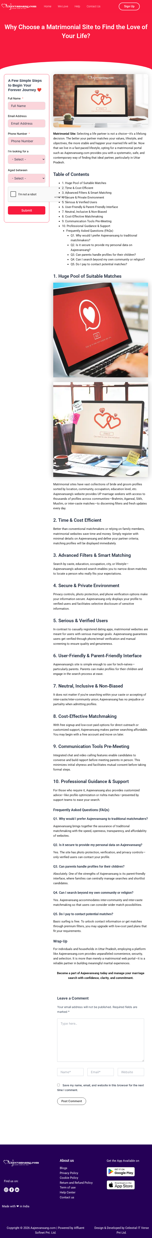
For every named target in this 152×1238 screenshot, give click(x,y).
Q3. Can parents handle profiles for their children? (103, 255)
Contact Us (93, 6)
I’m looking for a (18, 151)
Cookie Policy (69, 1178)
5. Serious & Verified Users (79, 202)
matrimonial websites (67, 534)
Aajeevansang (90, 973)
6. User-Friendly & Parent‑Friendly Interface (90, 207)
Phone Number (17, 133)
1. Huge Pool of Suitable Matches (84, 183)
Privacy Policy (69, 1173)
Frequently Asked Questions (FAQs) (89, 231)
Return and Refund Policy (76, 1183)
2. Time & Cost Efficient (77, 188)
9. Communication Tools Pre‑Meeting (86, 221)
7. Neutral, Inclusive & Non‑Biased (84, 212)
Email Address (17, 116)
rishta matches (110, 795)
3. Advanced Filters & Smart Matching (86, 193)
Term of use (68, 1187)
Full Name (14, 98)
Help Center (67, 1192)
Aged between (17, 170)
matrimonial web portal (120, 958)
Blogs (63, 1168)
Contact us (67, 1197)
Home (47, 6)
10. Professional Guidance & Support (86, 226)
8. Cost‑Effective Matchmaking (82, 216)
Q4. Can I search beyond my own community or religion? (108, 259)
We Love (63, 6)
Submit (26, 210)
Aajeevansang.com (71, 954)
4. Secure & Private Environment (83, 197)
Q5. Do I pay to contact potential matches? (99, 264)
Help (77, 6)
